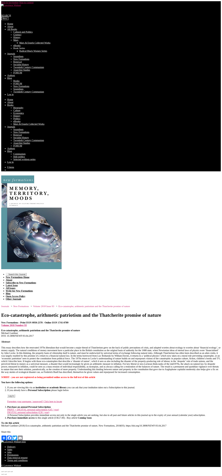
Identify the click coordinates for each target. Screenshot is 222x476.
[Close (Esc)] (2, 471)
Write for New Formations (19, 291)
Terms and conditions (17, 460)
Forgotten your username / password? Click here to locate (34, 401)
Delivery (11, 447)
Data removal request (17, 457)
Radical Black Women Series (33, 51)
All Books (12, 29)
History (16, 37)
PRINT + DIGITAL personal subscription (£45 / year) (33, 409)
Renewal (17, 62)
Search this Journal (16, 274)
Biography (18, 107)
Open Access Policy (15, 296)
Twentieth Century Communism (28, 67)
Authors (11, 75)
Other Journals (13, 299)
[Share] (5, 471)
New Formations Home (17, 277)
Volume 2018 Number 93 (14, 325)
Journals (11, 53)
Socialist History (21, 64)
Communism (19, 154)
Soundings (18, 56)
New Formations (21, 59)
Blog (9, 78)
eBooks (17, 45)
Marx (15, 40)
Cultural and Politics (23, 32)
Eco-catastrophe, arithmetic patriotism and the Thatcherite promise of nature (94, 306)
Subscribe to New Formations (21, 282)
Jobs (9, 452)
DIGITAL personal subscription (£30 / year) (28, 412)
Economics (18, 113)
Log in (10, 94)
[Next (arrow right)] (5, 474)
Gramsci (17, 34)
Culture (16, 110)
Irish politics (19, 156)
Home (10, 23)
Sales (9, 449)
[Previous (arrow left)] (2, 474)
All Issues (10, 288)
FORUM (17, 72)
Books (16, 81)
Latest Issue (12, 285)
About (10, 26)
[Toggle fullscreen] (8, 471)
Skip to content (26, 2)
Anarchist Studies (21, 70)
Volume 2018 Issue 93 (43, 306)
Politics (16, 118)
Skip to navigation (10, 2)
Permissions (13, 455)
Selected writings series (24, 159)
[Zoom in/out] (11, 471)
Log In (11, 396)
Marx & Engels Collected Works (34, 43)
